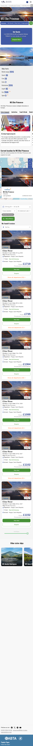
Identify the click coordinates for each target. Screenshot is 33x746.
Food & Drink (23, 112)
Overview (3, 23)
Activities (14, 112)
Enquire (16, 273)
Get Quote (10, 23)
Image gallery (25, 23)
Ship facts (17, 23)
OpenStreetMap (24, 198)
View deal (16, 269)
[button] (16, 277)
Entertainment (5, 112)
